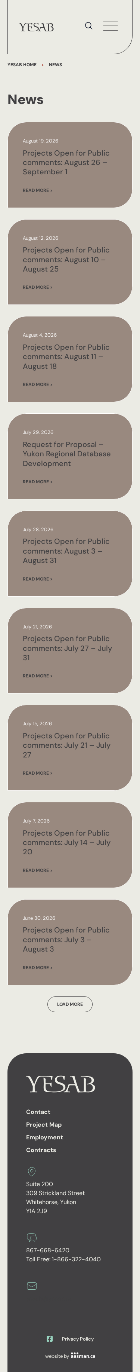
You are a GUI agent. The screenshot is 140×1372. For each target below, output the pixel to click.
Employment (44, 1137)
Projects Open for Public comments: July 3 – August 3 (66, 939)
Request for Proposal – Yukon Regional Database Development (67, 454)
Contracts (41, 1150)
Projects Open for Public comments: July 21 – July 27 (67, 745)
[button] (70, 1004)
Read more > (38, 190)
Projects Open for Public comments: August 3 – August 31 (66, 550)
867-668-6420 (47, 1250)
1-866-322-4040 (76, 1259)
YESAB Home (22, 65)
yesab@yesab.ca (49, 1298)
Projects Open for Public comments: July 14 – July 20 (67, 842)
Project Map (44, 1124)
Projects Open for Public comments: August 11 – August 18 (66, 356)
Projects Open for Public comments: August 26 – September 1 (66, 162)
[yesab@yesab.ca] (31, 1286)
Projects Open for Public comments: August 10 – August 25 (66, 259)
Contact (38, 1112)
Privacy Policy (78, 1339)
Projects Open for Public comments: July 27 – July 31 (67, 648)
